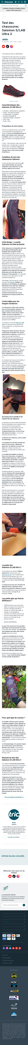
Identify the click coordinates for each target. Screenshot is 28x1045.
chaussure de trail (7, 575)
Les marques (5, 921)
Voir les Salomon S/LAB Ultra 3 (14, 797)
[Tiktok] (7, 46)
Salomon (12, 282)
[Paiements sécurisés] (8, 937)
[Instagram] (11, 46)
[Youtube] (3, 46)
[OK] (24, 905)
